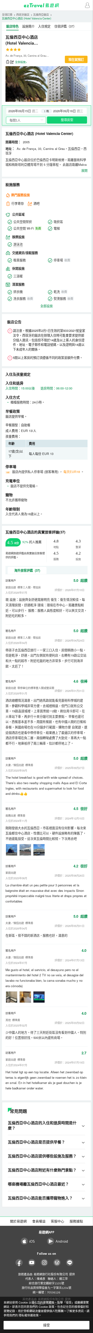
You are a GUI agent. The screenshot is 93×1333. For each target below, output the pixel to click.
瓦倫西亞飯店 (41, 14)
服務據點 (76, 1221)
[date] (26, 111)
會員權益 (39, 1221)
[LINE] (69, 1262)
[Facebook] (19, 1262)
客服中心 (57, 1221)
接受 (46, 1325)
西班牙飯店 (22, 14)
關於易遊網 (18, 1221)
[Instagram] (44, 1262)
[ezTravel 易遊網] (46, 5)
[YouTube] (32, 1262)
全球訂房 (7, 14)
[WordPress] (57, 1262)
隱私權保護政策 (29, 1315)
